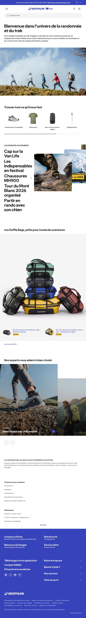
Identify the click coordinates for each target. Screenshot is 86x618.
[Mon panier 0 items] (79, 8)
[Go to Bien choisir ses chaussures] (53, 431)
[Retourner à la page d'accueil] (40, 9)
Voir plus (43, 525)
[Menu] (6, 8)
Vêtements (33, 127)
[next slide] (12, 442)
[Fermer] (80, 2)
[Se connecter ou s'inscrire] (74, 8)
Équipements (72, 127)
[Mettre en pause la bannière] (76, 2)
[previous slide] (6, 442)
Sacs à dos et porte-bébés (52, 128)
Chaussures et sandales (14, 127)
